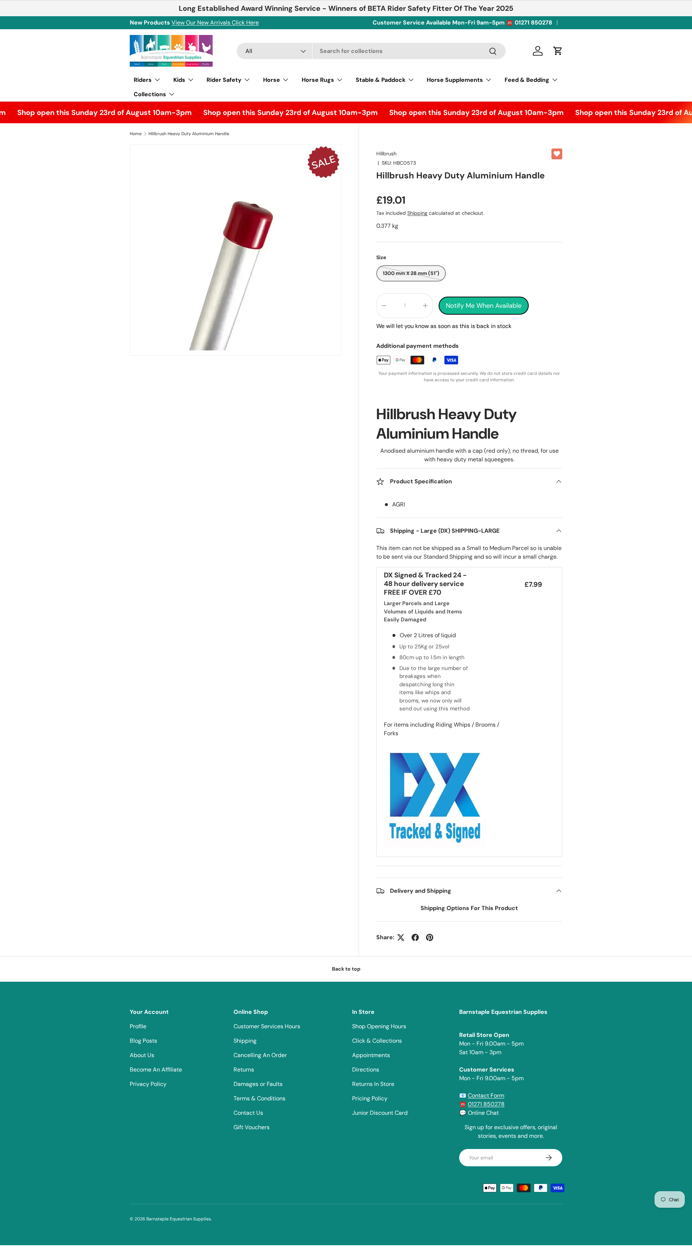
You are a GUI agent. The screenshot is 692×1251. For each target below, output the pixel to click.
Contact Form (486, 1095)
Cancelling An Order (260, 1055)
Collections (150, 94)
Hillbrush (386, 153)
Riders (143, 80)
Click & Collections (377, 1040)
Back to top (346, 969)
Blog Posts (143, 1040)
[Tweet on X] (401, 937)
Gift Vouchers (252, 1127)
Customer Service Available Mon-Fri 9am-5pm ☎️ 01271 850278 (462, 22)
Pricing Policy (369, 1098)
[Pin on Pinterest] (429, 937)
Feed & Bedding (527, 80)
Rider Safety (224, 80)
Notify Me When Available (484, 305)
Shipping (417, 213)
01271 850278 (486, 1104)
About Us (142, 1055)
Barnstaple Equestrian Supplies (178, 1219)
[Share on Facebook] (415, 937)
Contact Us (248, 1113)
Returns (244, 1069)
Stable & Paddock (380, 80)
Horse (271, 80)
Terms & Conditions (259, 1098)
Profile (138, 1026)
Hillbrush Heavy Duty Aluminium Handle (188, 134)
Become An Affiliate (156, 1069)
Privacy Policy (148, 1084)
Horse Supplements (455, 80)
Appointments (371, 1055)
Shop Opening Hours (379, 1026)
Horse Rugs (318, 80)
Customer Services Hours (267, 1026)
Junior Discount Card (380, 1113)
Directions (365, 1069)
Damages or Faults (258, 1084)
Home (136, 134)
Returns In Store (373, 1084)
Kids (179, 80)
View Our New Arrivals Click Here (215, 22)
